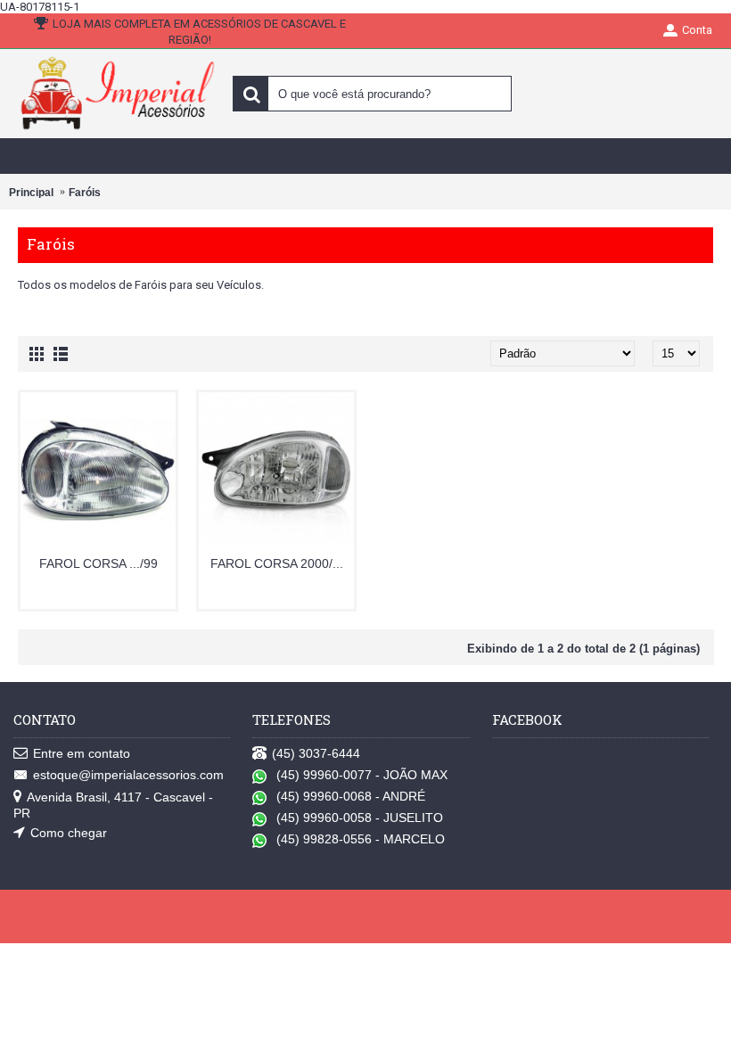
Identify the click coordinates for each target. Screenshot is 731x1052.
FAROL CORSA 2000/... (276, 563)
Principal (31, 192)
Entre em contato (81, 753)
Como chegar (68, 833)
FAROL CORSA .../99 (98, 563)
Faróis (85, 192)
